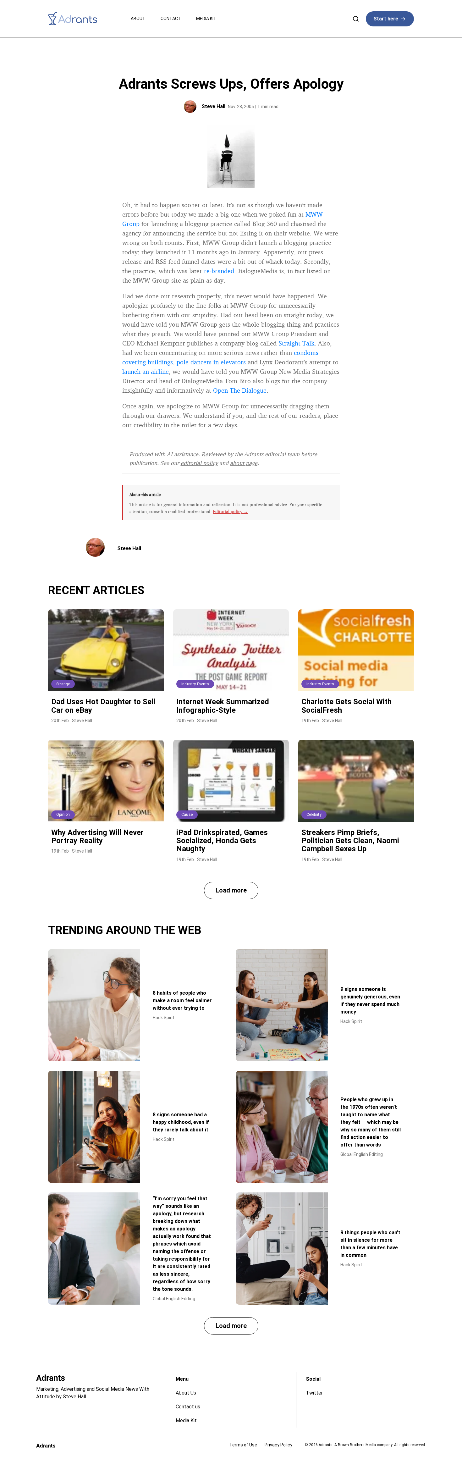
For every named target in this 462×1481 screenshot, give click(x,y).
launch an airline (145, 371)
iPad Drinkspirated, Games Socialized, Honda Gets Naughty (222, 841)
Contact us (188, 1407)
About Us (186, 1393)
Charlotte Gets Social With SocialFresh (346, 705)
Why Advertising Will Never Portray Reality (97, 836)
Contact (171, 18)
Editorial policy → (230, 511)
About (138, 18)
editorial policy (199, 462)
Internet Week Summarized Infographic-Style (222, 705)
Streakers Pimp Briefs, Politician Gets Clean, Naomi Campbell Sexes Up (350, 841)
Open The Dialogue (240, 390)
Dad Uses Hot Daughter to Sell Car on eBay (103, 705)
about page (243, 462)
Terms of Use (243, 1444)
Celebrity (314, 814)
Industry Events (195, 684)
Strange (63, 684)
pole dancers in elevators (211, 362)
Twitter (314, 1393)
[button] (231, 890)
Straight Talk (296, 343)
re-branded (219, 271)
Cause (187, 814)
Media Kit (206, 18)
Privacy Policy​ (278, 1444)
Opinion (63, 814)
